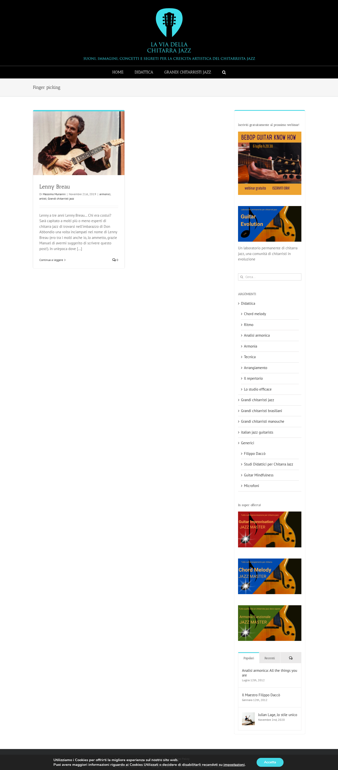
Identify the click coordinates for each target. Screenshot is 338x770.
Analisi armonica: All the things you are (269, 672)
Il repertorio (253, 378)
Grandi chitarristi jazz (61, 198)
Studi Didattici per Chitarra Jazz (268, 464)
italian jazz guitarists (257, 432)
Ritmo (248, 324)
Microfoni (251, 485)
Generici (247, 443)
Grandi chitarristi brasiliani (261, 410)
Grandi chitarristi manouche (262, 421)
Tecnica (250, 356)
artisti (43, 198)
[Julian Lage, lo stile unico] (248, 715)
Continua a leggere (51, 260)
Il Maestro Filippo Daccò (261, 695)
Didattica (248, 303)
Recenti (270, 658)
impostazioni (234, 764)
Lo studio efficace (258, 389)
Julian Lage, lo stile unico (277, 714)
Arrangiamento (255, 367)
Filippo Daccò (255, 453)
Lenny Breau (54, 186)
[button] (224, 72)
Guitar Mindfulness (258, 475)
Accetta (270, 762)
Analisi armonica (257, 335)
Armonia (250, 346)
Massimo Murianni (54, 194)
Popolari (248, 658)
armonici (104, 194)
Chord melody (255, 313)
